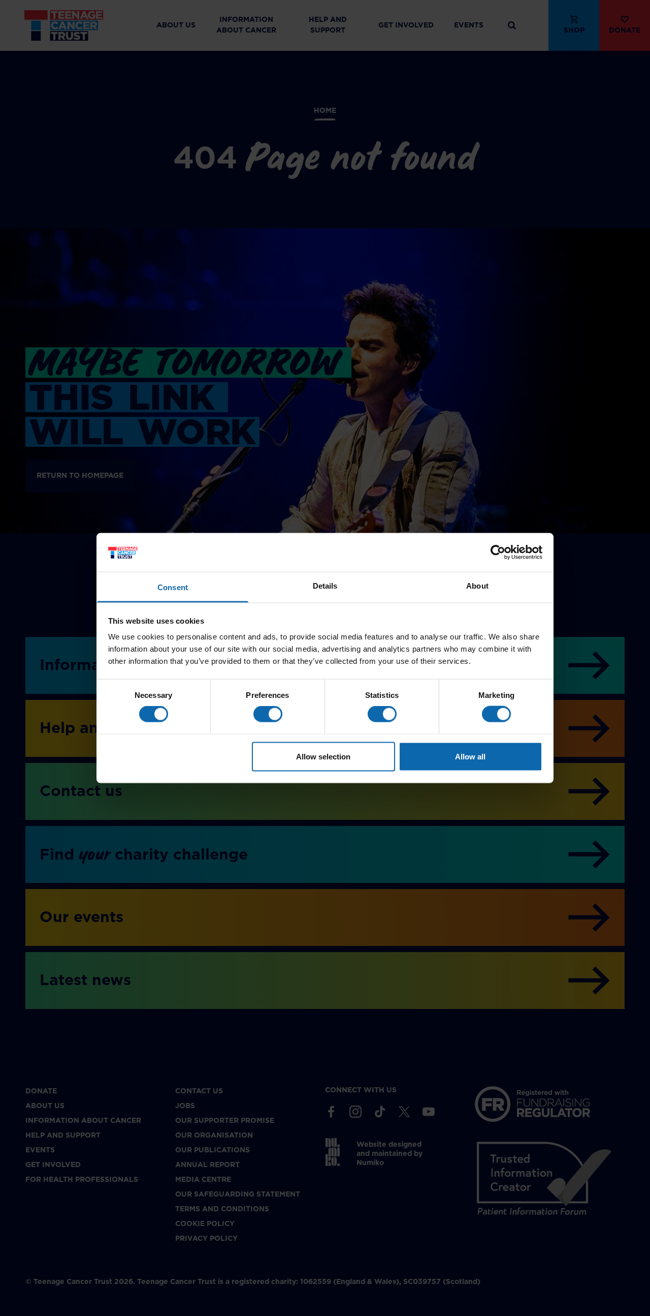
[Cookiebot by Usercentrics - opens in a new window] (497, 552)
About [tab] (477, 586)
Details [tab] (325, 586)
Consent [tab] (172, 587)
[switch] (267, 714)
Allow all (470, 756)
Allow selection (323, 756)
